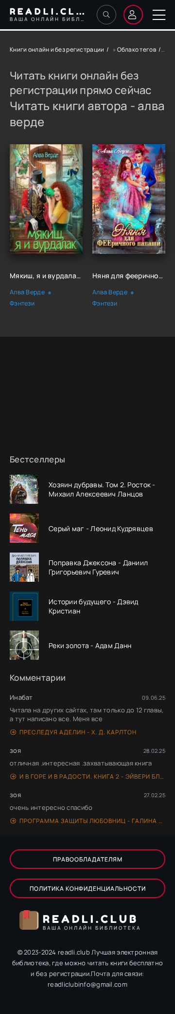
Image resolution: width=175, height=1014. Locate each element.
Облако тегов (136, 49)
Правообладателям (87, 859)
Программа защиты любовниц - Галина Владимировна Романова (92, 821)
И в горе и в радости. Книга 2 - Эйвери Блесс (92, 776)
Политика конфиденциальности (88, 888)
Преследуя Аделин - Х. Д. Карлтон (78, 732)
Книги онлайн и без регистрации (57, 49)
